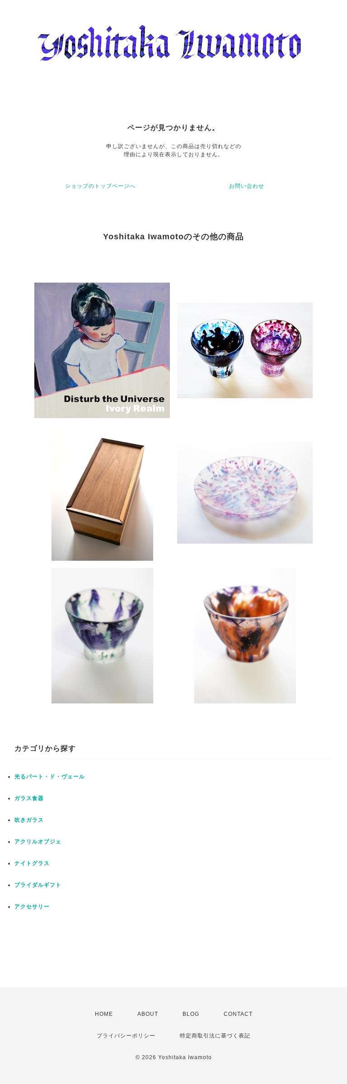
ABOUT (147, 1014)
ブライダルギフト (37, 885)
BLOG (191, 1014)
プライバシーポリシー (126, 1036)
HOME (104, 1014)
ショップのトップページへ (100, 186)
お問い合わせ (246, 186)
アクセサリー (32, 906)
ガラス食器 (29, 798)
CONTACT (238, 1014)
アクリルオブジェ (37, 841)
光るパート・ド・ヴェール (49, 776)
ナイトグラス (32, 863)
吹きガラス (29, 820)
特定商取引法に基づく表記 (215, 1036)
